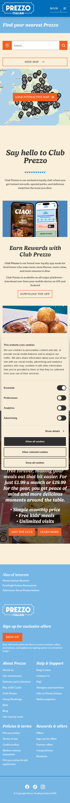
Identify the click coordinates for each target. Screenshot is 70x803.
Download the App (34, 294)
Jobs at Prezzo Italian (49, 694)
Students (41, 756)
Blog (5, 711)
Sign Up (12, 637)
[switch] (61, 397)
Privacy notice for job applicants (15, 762)
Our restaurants (12, 676)
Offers (39, 733)
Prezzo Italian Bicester (16, 581)
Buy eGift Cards (12, 688)
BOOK (54, 9)
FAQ (38, 682)
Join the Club (21, 532)
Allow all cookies (35, 441)
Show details (52, 431)
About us (8, 670)
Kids (5, 705)
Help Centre (43, 670)
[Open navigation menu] (64, 8)
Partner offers (44, 745)
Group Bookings (12, 699)
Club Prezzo (10, 694)
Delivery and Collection (17, 682)
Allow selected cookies (35, 452)
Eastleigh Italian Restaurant (19, 586)
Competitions (44, 751)
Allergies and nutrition (50, 688)
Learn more (49, 532)
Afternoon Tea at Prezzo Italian (21, 590)
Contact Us (43, 676)
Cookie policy (11, 745)
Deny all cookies (35, 462)
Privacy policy (11, 733)
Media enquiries (46, 699)
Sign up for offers (46, 739)
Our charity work (13, 717)
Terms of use (10, 739)
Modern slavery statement (12, 752)
